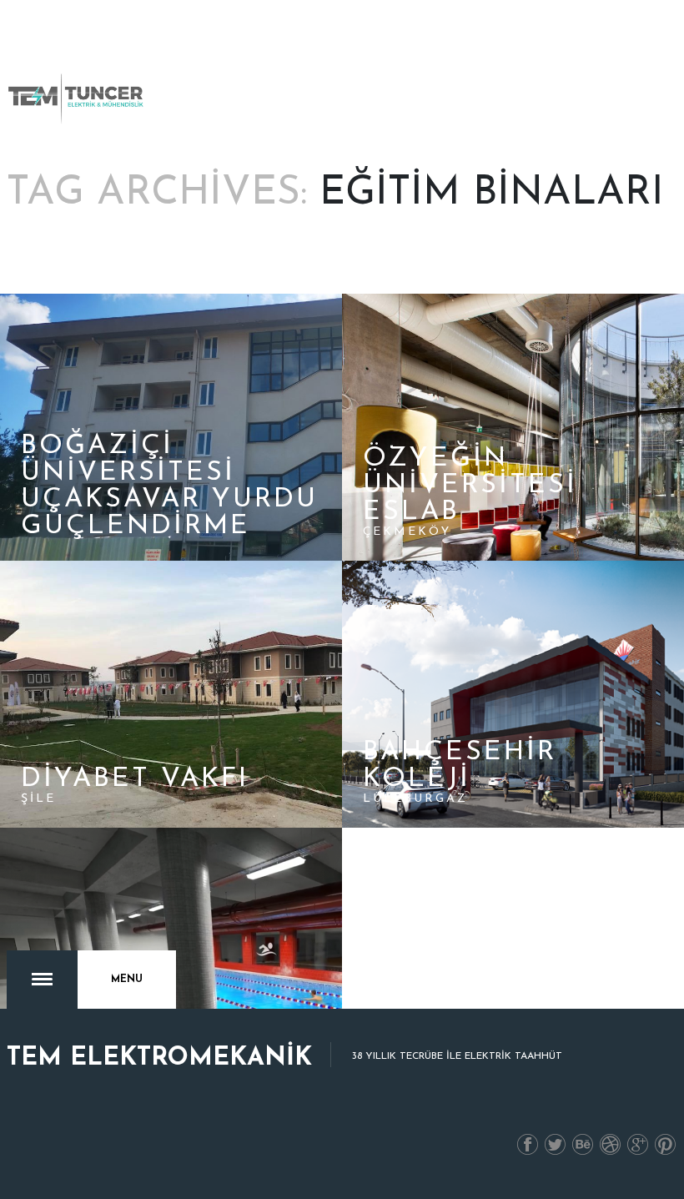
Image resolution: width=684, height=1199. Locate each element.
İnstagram (610, 1145)
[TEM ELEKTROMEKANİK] (77, 98)
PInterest (665, 1145)
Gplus (638, 1145)
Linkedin (583, 1145)
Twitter (555, 1145)
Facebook (528, 1145)
